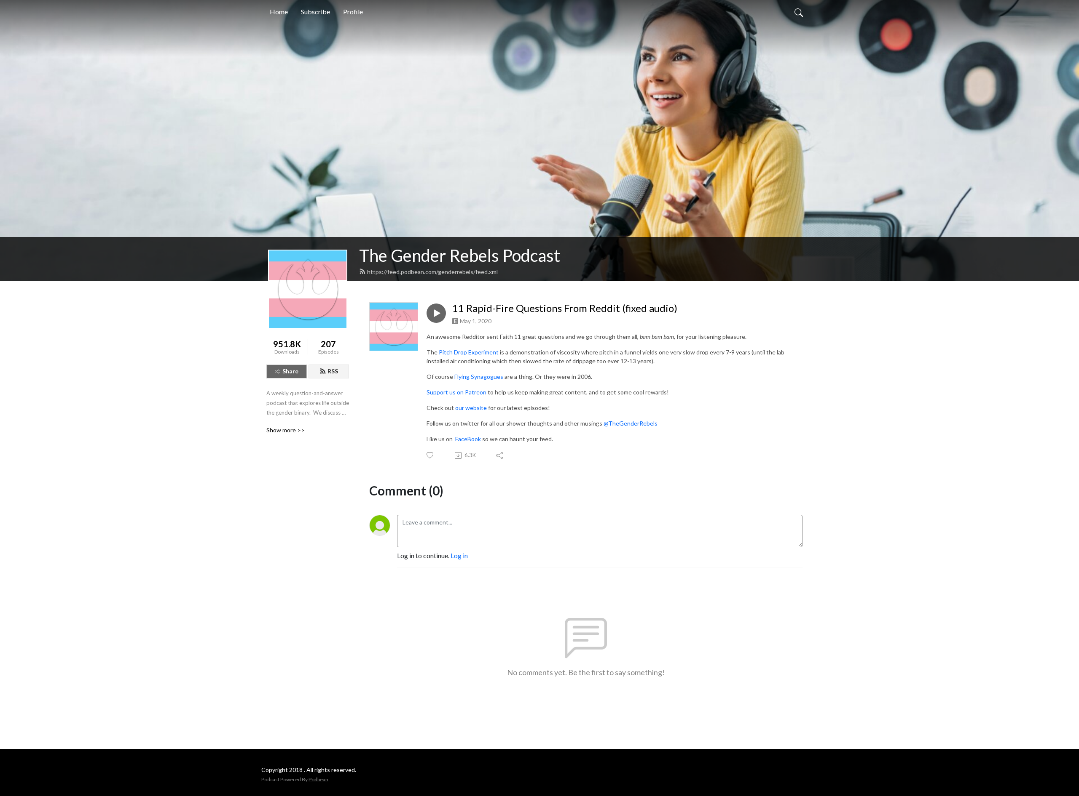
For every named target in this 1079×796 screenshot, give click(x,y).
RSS (332, 371)
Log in (459, 555)
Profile (353, 12)
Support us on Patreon (456, 392)
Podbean (318, 779)
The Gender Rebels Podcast (459, 255)
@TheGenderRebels (631, 423)
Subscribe (315, 12)
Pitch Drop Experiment (469, 352)
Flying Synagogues (478, 376)
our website (471, 407)
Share (290, 371)
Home (279, 12)
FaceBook (467, 438)
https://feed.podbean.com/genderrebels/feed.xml (432, 271)
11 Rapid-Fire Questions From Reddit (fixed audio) (564, 308)
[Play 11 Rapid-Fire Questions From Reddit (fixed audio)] (436, 313)
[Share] (500, 455)
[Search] (798, 11)
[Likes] (430, 455)
